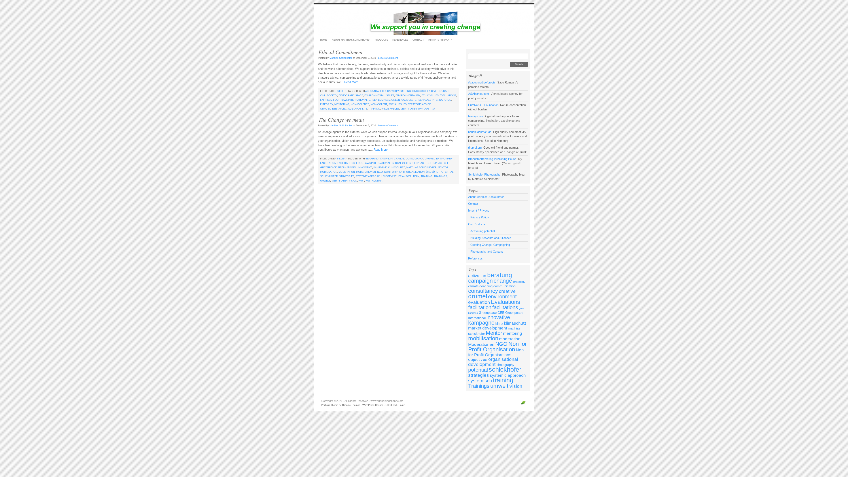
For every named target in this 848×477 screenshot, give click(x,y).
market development (487, 328)
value (385, 108)
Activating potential (482, 231)
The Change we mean (341, 119)
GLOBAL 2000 (399, 163)
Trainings (440, 176)
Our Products (476, 224)
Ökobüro (432, 171)
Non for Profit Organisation (404, 171)
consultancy (414, 158)
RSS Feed (391, 405)
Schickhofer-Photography (484, 174)
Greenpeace (417, 163)
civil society (328, 95)
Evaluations (448, 95)
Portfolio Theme (329, 405)
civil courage (440, 91)
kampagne (380, 167)
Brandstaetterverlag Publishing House (492, 159)
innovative (365, 167)
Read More (351, 82)
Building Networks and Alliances (490, 238)
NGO (380, 171)
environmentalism (408, 95)
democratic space (351, 95)
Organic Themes (351, 405)
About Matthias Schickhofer (351, 39)
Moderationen (366, 171)
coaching (485, 286)
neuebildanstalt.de (479, 132)
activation (477, 275)
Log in (402, 405)
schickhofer (329, 176)
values (394, 108)
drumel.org (475, 147)
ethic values (430, 95)
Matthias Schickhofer (340, 58)
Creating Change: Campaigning (490, 244)
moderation (347, 171)
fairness (326, 99)
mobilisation (328, 171)
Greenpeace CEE (402, 99)
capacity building (399, 91)
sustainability (357, 108)
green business (379, 99)
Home (323, 39)
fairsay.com (475, 116)
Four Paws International (350, 99)
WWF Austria (426, 108)
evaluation (479, 302)
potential (446, 171)
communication (504, 286)
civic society (421, 91)
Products (381, 39)
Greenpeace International (433, 99)
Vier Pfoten (409, 108)
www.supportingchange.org (424, 22)
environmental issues (379, 95)
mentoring (341, 104)
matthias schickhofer (421, 167)
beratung (372, 158)
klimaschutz (396, 167)
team (416, 176)
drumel (430, 158)
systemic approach (369, 176)
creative (507, 291)
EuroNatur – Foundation (483, 105)
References (400, 39)
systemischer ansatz (397, 176)
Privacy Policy (479, 217)
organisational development (493, 362)
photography (505, 365)
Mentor (443, 167)
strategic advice (419, 104)
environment (445, 158)
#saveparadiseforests (482, 82)
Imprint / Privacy (438, 39)
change (399, 158)
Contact (418, 39)
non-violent (379, 104)
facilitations (346, 163)
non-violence (360, 104)
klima (499, 323)
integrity (326, 104)
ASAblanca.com (478, 93)
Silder (341, 91)
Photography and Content (486, 251)
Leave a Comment (388, 58)
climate (473, 286)
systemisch (480, 380)
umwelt (325, 180)
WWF (361, 180)
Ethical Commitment (340, 51)
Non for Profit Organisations (496, 352)
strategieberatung (333, 108)
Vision (353, 180)
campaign (386, 158)
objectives (477, 359)
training (374, 108)
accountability (375, 91)
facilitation (328, 163)
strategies (346, 176)
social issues (397, 104)
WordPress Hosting (372, 405)
